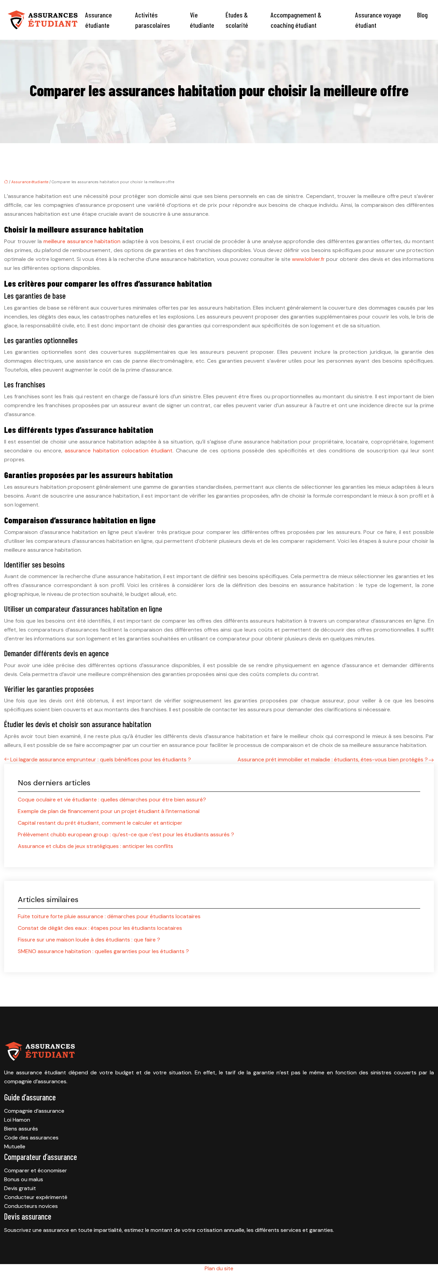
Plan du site (219, 1268)
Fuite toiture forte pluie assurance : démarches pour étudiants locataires (109, 916)
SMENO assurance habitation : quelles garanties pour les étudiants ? (103, 951)
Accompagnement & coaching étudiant (296, 20)
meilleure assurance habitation (81, 241)
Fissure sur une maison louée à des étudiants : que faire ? (89, 939)
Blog (422, 15)
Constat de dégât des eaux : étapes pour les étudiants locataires (100, 928)
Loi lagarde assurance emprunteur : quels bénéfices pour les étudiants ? (100, 759)
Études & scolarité (237, 20)
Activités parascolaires (152, 20)
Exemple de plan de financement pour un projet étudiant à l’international (108, 811)
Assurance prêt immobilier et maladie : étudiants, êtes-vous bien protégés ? (332, 759)
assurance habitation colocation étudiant (118, 450)
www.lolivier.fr (308, 259)
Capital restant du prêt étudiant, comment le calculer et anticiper (100, 822)
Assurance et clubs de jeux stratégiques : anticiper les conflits (95, 846)
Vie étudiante (202, 20)
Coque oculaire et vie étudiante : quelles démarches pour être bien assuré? (112, 799)
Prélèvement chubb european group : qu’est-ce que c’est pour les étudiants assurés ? (126, 834)
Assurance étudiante (98, 20)
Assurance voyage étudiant (378, 20)
